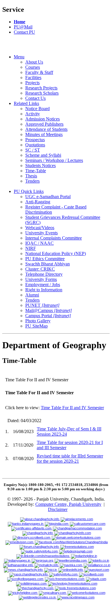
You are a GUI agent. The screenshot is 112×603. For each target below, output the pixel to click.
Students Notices (40, 165)
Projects (32, 82)
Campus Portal (48, 315)
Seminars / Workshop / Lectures (54, 160)
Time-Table (35, 170)
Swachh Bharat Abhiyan (47, 263)
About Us (34, 62)
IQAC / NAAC (39, 243)
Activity (32, 113)
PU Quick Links (29, 191)
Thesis (31, 175)
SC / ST (32, 150)
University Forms (41, 279)
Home (19, 21)
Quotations (35, 144)
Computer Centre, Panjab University (68, 504)
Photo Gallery (38, 320)
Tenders (32, 181)
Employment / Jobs (42, 284)
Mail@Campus (48, 310)
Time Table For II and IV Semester (72, 407)
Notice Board (37, 108)
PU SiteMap (36, 325)
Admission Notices (42, 118)
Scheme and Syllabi (43, 155)
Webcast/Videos (39, 227)
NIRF (30, 248)
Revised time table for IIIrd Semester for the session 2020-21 (70, 458)
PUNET (42, 305)
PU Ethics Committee (45, 258)
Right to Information (43, 289)
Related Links (26, 103)
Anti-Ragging (37, 201)
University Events (41, 232)
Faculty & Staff (39, 72)
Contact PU (24, 32)
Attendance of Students (46, 129)
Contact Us (35, 98)
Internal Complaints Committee (53, 238)
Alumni (32, 294)
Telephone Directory (44, 274)
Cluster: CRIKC (40, 269)
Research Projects (41, 87)
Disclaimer (57, 509)
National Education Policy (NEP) (55, 253)
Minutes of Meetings (44, 134)
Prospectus (35, 139)
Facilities (33, 77)
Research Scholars (42, 93)
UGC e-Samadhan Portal (48, 196)
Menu (19, 56)
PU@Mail (23, 26)
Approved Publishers (44, 124)
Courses (32, 67)
